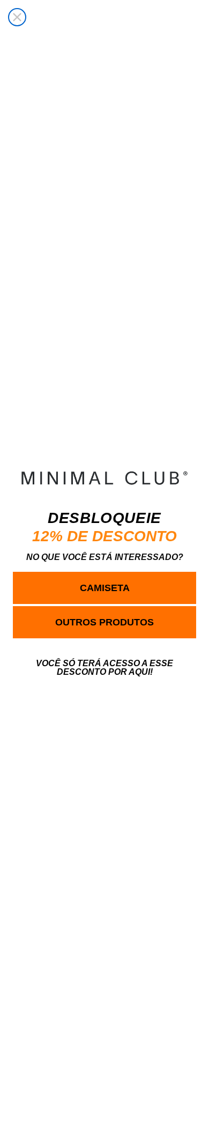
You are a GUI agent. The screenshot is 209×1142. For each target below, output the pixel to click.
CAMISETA (105, 588)
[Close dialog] (17, 17)
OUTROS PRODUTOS (104, 622)
